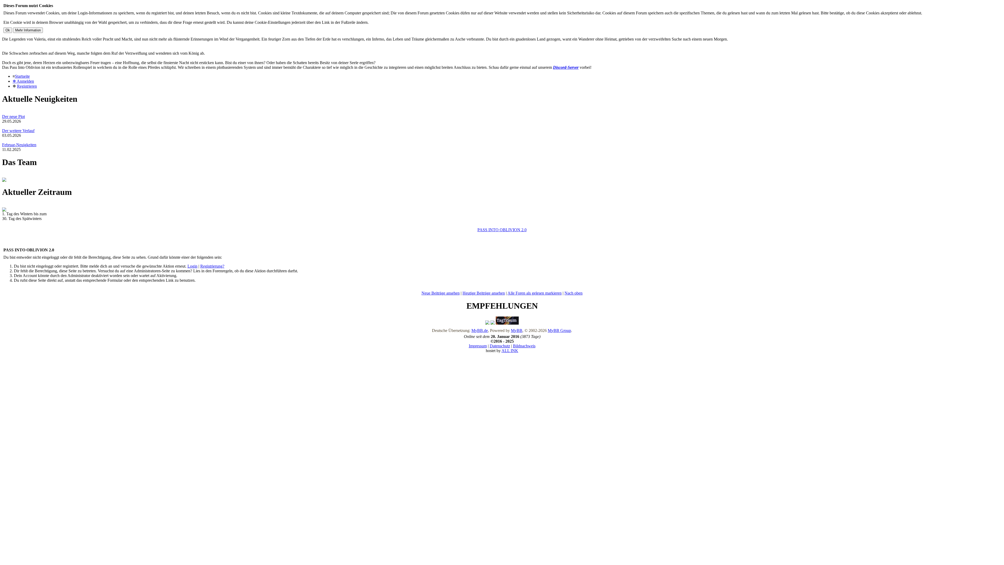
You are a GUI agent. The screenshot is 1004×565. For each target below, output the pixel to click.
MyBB (516, 330)
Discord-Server (566, 67)
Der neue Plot (13, 116)
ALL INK (509, 350)
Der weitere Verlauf (18, 130)
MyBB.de (479, 330)
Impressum (478, 346)
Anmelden (23, 81)
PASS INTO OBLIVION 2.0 (502, 230)
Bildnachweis (524, 346)
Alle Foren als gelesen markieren (534, 293)
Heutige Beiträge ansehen (484, 293)
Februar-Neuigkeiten (19, 145)
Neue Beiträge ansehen (440, 293)
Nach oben (573, 293)
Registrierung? (212, 266)
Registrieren (27, 86)
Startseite (22, 76)
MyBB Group (559, 330)
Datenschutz (500, 346)
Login (192, 266)
